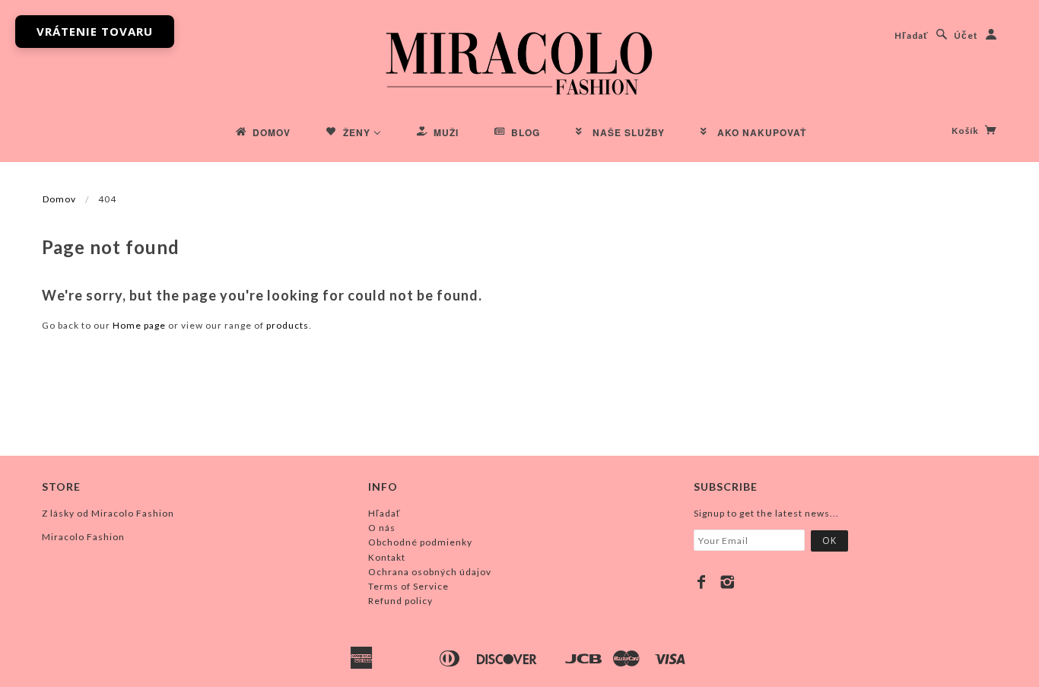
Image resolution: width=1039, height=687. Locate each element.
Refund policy (400, 600)
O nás (382, 527)
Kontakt (386, 557)
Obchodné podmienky (420, 542)
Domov (59, 199)
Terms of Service (408, 586)
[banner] (519, 61)
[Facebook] (702, 582)
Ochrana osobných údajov (429, 571)
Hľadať (911, 35)
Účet (966, 35)
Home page (139, 325)
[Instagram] (728, 582)
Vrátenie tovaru (95, 31)
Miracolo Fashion (83, 536)
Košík (966, 130)
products (287, 325)
